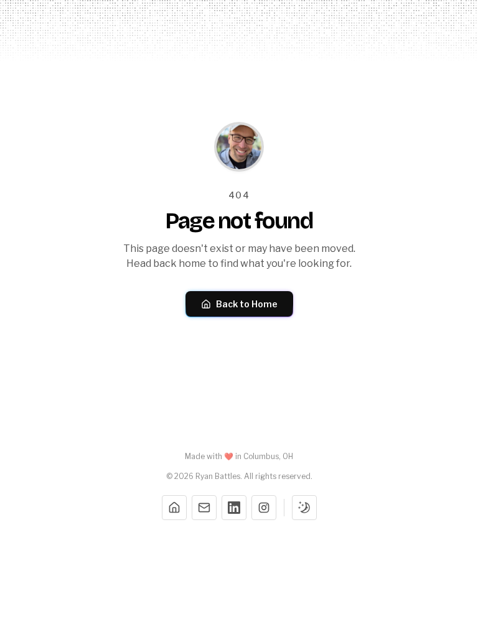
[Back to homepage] (239, 146)
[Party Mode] (304, 507)
